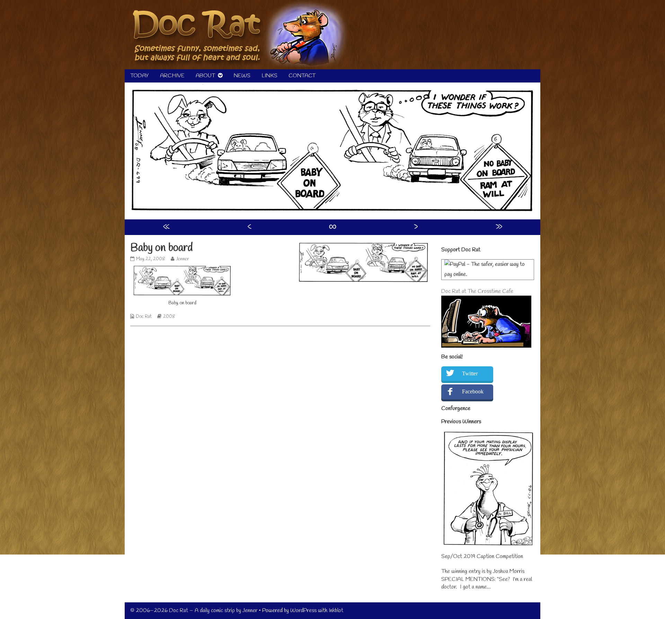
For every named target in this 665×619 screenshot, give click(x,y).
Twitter (470, 373)
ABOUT (205, 75)
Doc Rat (144, 317)
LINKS (269, 75)
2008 (169, 317)
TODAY (139, 75)
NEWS (242, 75)
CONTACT (302, 75)
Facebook (473, 391)
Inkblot (336, 610)
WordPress (303, 610)
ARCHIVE (172, 75)
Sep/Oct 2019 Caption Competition (482, 556)
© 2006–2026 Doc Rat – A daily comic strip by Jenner (193, 610)
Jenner (182, 259)
